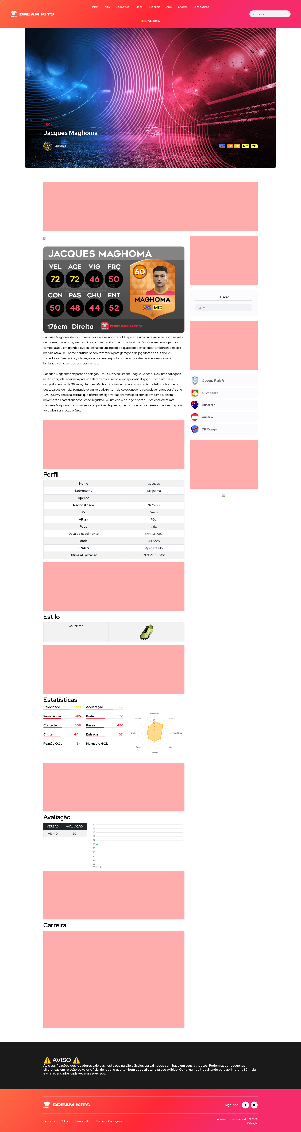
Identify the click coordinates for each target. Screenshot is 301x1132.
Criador (182, 7)
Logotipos (122, 7)
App (169, 7)
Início (95, 7)
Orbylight (252, 1123)
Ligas (139, 7)
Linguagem (152, 21)
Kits (107, 7)
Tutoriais (154, 7)
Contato (49, 1121)
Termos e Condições (109, 1121)
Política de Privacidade (75, 1121)
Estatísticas (201, 7)
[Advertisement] (147, 206)
